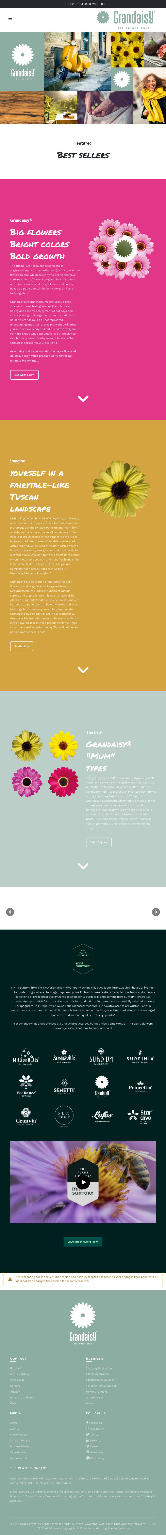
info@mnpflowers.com (130, 1524)
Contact (15, 1368)
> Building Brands (97, 1374)
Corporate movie (21, 1440)
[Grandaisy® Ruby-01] (63, 782)
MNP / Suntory (19, 1374)
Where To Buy (94, 1397)
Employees (17, 1380)
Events (14, 1428)
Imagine (17, 461)
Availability (21, 646)
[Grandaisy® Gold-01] (27, 746)
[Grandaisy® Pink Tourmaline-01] (27, 782)
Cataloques (17, 1452)
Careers (15, 1386)
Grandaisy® (21, 220)
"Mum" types (98, 842)
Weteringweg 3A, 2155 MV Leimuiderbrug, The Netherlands (92, 1528)
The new (94, 732)
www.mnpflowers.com (83, 1241)
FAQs (13, 1403)
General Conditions (22, 1397)
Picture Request (20, 1446)
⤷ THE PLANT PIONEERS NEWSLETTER (83, 3)
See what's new (24, 375)
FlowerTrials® (19, 1434)
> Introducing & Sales (100, 1380)
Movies (90, 1403)
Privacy (15, 1391)
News (13, 1423)
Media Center (18, 1458)
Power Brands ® (96, 1391)
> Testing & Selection (100, 1368)
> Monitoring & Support (101, 1386)
